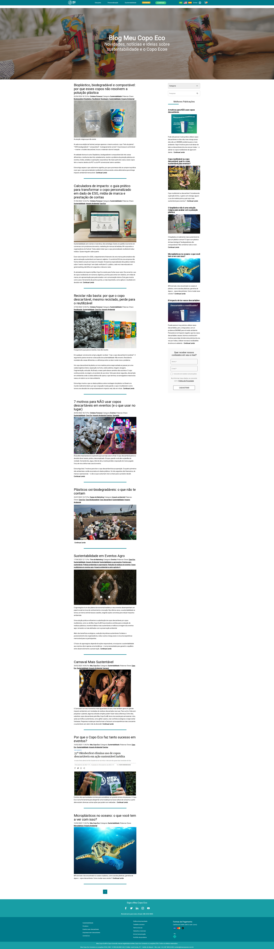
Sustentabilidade (130, 3)
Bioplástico (88, 99)
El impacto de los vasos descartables (184, 300)
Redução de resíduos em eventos (119, 565)
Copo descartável (106, 500)
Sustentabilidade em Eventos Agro (99, 556)
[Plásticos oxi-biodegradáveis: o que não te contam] (105, 522)
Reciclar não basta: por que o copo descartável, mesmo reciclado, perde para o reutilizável (104, 299)
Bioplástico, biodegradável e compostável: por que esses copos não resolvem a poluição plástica (105, 89)
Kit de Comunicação (139, 934)
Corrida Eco (86, 936)
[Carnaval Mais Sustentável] (105, 688)
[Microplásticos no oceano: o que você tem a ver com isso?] (105, 850)
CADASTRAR (184, 388)
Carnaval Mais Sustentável (93, 662)
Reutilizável (96, 99)
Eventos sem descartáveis (91, 929)
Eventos (109, 415)
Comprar (160, 3)
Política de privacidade (140, 921)
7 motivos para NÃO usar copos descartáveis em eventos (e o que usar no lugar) (104, 405)
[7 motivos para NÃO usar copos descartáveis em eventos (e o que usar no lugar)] (105, 436)
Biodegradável (79, 99)
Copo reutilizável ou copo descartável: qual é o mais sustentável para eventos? (179, 161)
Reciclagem (105, 99)
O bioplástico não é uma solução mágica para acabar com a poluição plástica (183, 210)
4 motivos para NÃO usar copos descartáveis (181, 111)
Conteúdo (146, 3)
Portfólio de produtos (140, 937)
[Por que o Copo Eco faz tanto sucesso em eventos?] (105, 772)
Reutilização (78, 309)
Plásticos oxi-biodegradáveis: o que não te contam (105, 491)
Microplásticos (79, 826)
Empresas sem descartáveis (91, 932)
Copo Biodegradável (92, 500)
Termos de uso (137, 928)
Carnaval (106, 668)
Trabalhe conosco (138, 924)
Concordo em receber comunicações (185, 374)
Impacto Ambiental (127, 99)
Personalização (113, 3)
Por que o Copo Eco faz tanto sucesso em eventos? (105, 739)
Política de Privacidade (186, 381)
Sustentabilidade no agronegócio (111, 562)
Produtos (85, 926)
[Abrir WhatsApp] (268, 943)
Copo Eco (103, 203)
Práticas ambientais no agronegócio (95, 565)
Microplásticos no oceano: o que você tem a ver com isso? (105, 817)
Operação (116, 415)
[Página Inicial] (73, 2)
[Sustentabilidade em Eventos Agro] (105, 587)
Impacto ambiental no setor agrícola (106, 567)
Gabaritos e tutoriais (139, 931)
